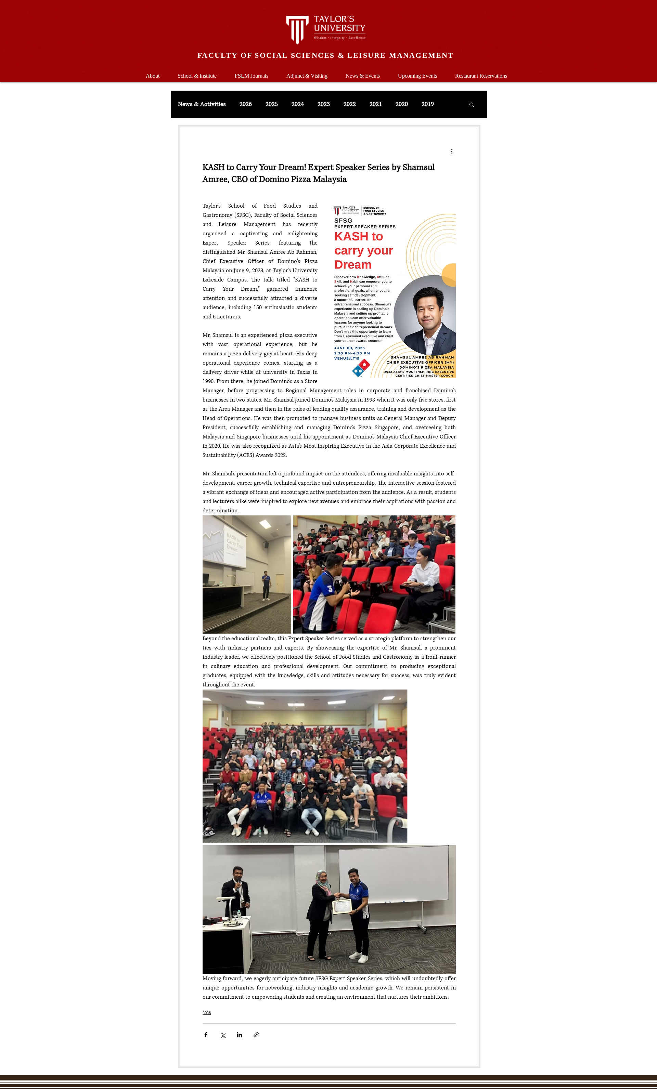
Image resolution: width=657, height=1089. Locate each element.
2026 (246, 104)
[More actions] (452, 151)
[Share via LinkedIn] (239, 1035)
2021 (376, 104)
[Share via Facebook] (206, 1035)
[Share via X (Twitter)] (222, 1035)
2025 (272, 104)
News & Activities (202, 104)
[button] (197, 72)
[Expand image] (247, 574)
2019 (428, 104)
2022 (350, 104)
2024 (298, 104)
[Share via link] (256, 1035)
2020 (402, 104)
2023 (324, 104)
